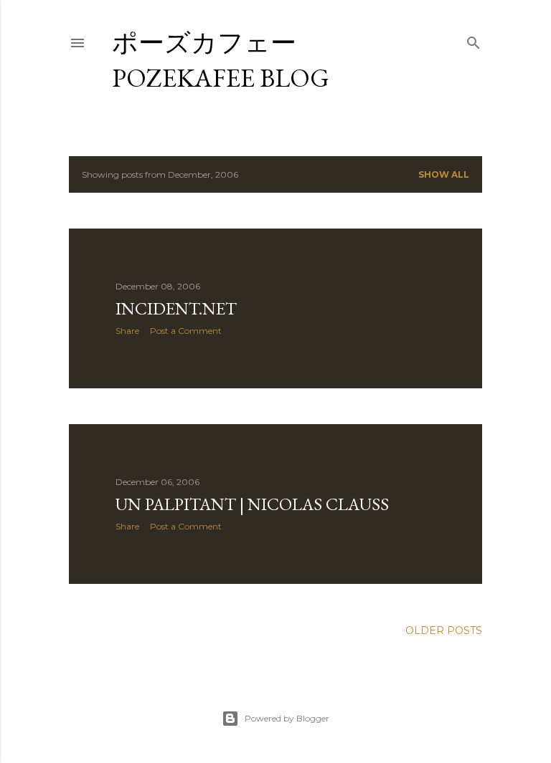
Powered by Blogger (287, 718)
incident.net (176, 308)
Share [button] (127, 330)
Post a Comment (186, 330)
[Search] (473, 40)
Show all (443, 174)
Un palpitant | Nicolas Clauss (252, 504)
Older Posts (443, 630)
